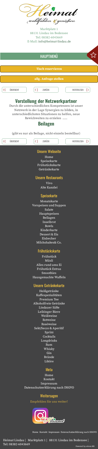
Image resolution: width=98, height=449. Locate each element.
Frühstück (49, 256)
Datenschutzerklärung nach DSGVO (49, 387)
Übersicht (14, 89)
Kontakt (49, 379)
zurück (46, 89)
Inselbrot (49, 222)
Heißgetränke (49, 291)
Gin (49, 353)
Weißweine (49, 316)
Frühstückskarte (49, 165)
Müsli (49, 260)
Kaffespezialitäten (49, 295)
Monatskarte (49, 201)
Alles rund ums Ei (49, 265)
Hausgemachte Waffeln (49, 277)
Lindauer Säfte (49, 307)
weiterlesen (77, 89)
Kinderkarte (49, 230)
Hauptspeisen (49, 214)
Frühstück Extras (49, 269)
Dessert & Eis (49, 234)
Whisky (49, 349)
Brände (49, 357)
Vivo (49, 183)
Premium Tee (49, 299)
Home (49, 157)
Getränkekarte (49, 169)
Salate (49, 210)
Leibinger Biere (49, 312)
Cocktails (49, 336)
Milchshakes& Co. (49, 242)
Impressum (49, 383)
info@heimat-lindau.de (54, 41)
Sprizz (49, 332)
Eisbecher (49, 238)
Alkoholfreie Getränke (49, 303)
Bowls (49, 226)
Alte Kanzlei (49, 187)
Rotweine (49, 320)
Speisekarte (49, 161)
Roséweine (49, 324)
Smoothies (49, 273)
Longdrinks (49, 341)
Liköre (49, 361)
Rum (49, 345)
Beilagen (49, 218)
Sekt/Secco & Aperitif (49, 328)
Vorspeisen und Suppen (49, 205)
